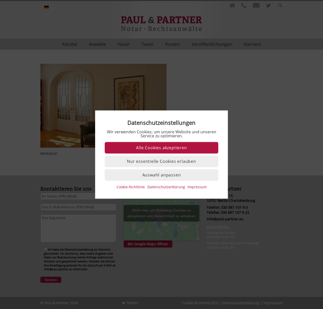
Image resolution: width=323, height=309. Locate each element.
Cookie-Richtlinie (131, 186)
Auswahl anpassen (161, 175)
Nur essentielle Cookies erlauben (161, 161)
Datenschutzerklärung (166, 186)
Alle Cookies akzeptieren (161, 147)
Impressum (197, 186)
